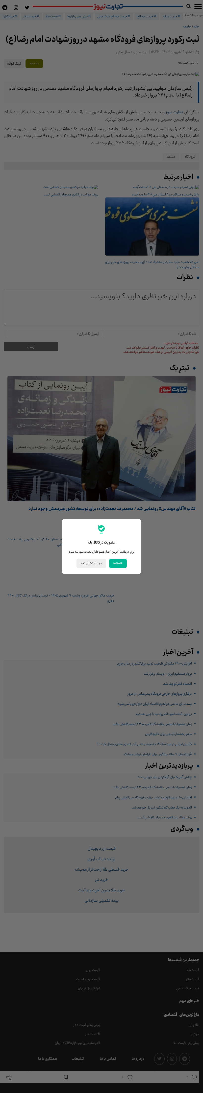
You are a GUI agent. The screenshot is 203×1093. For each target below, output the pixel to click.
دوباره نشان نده (91, 563)
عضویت (118, 562)
